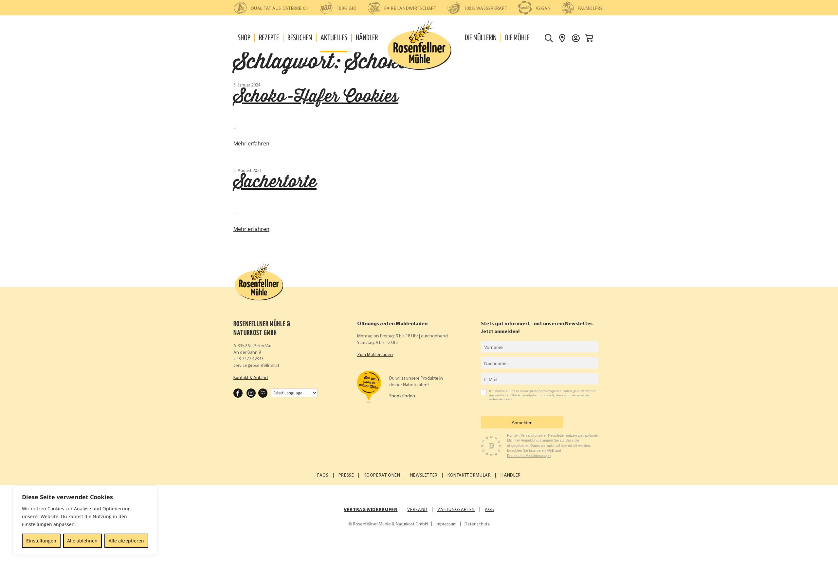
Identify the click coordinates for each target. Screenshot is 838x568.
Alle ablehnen (82, 541)
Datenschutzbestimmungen (529, 456)
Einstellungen (41, 541)
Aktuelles (333, 38)
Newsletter (424, 475)
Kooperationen (382, 475)
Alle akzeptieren (126, 541)
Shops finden (402, 396)
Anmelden (522, 422)
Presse (346, 475)
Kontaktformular (469, 475)
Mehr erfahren (251, 143)
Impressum (446, 524)
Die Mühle (517, 38)
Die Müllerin (481, 38)
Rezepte (269, 38)
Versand (417, 509)
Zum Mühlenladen (375, 354)
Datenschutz (477, 524)
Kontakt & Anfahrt (250, 377)
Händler (367, 38)
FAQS (323, 475)
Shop (244, 38)
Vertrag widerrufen (370, 509)
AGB (550, 450)
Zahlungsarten (456, 509)
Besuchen (299, 38)
